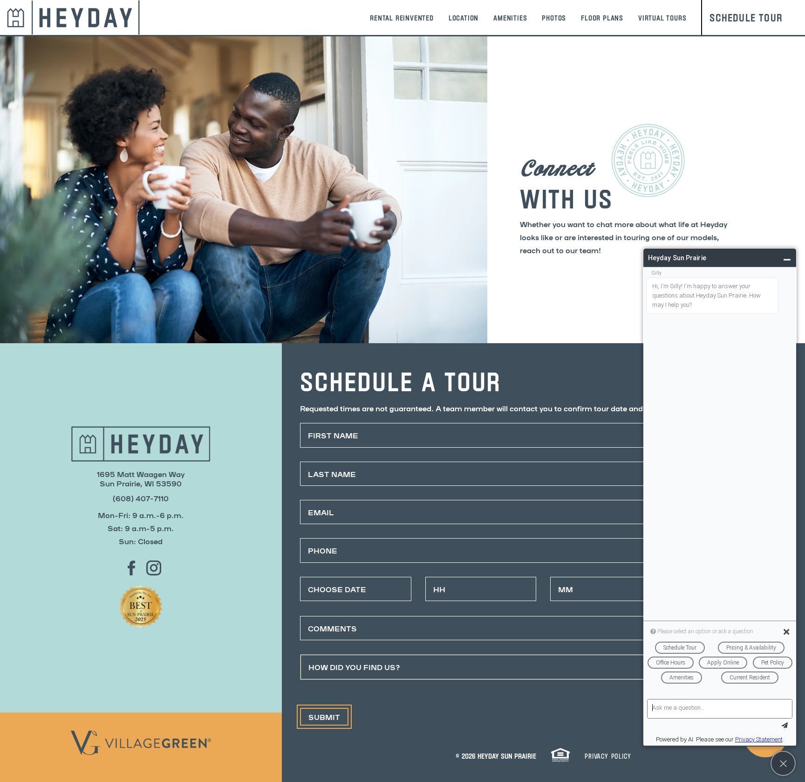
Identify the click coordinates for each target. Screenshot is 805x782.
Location (463, 17)
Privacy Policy (608, 755)
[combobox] (543, 666)
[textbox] (534, 667)
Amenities (510, 17)
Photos (554, 17)
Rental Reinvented (402, 17)
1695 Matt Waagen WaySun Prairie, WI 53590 (140, 479)
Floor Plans (602, 17)
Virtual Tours (662, 17)
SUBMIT (324, 717)
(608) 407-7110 (141, 498)
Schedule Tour (746, 17)
